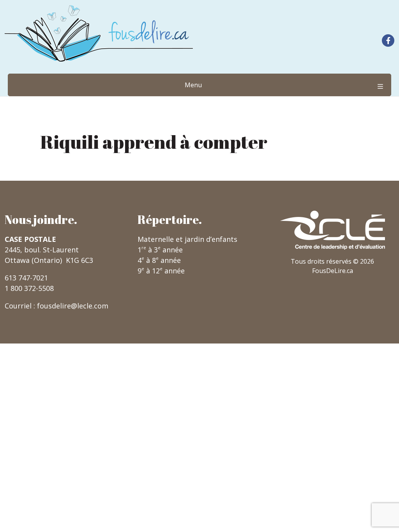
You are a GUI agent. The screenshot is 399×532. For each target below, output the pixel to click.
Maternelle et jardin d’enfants (187, 239)
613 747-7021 (26, 277)
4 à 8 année (159, 260)
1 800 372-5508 (29, 288)
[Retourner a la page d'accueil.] (99, 33)
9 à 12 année (161, 270)
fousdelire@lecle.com (72, 305)
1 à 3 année (160, 249)
